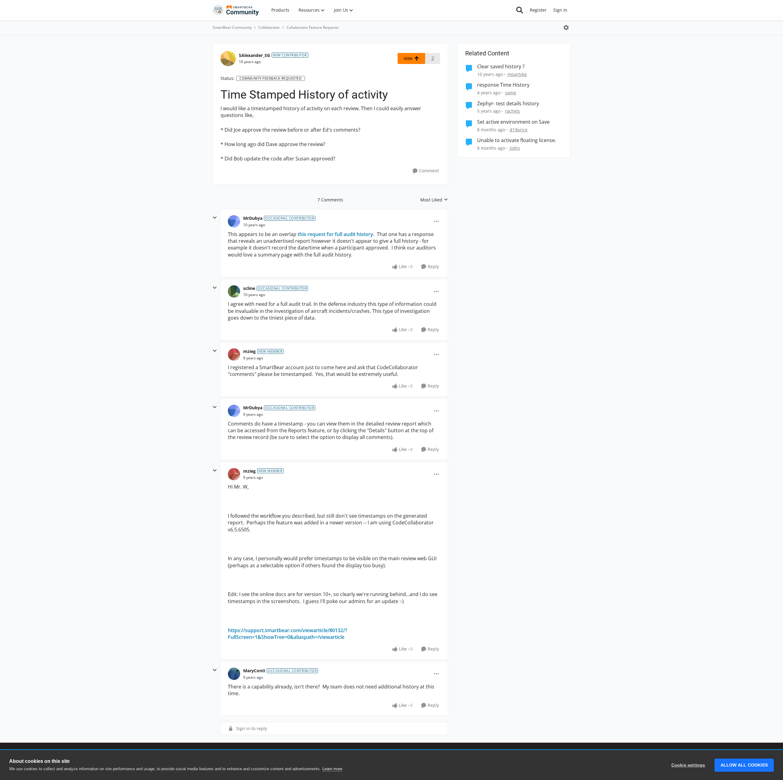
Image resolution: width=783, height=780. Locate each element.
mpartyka (517, 74)
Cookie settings (688, 765)
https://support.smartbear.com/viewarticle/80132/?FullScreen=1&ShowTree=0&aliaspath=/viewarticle (287, 633)
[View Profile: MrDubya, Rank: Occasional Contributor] (234, 221)
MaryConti (254, 670)
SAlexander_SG (254, 55)
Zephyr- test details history (508, 103)
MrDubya (252, 218)
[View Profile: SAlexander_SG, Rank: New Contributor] (228, 58)
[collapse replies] (214, 217)
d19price (519, 130)
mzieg (249, 351)
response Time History (503, 85)
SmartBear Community (232, 27)
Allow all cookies (744, 765)
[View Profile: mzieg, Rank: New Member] (234, 354)
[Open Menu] (566, 27)
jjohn (515, 148)
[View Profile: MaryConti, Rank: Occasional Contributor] (234, 674)
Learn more (332, 769)
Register (538, 10)
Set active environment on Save (513, 122)
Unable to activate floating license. (516, 140)
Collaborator (269, 27)
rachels (512, 111)
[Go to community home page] (236, 10)
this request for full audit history (335, 234)
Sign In (560, 10)
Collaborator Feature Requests (313, 27)
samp (510, 93)
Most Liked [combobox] (434, 200)
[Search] (519, 10)
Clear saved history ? (501, 66)
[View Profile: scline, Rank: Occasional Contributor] (234, 291)
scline (249, 288)
